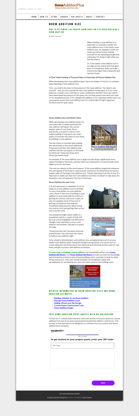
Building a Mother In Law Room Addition (71, 298)
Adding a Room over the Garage (67, 303)
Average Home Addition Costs (67, 300)
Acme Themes (87, 397)
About (89, 16)
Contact (100, 16)
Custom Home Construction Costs (69, 305)
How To (44, 16)
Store (54, 16)
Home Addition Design (63, 308)
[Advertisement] (67, 60)
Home (34, 16)
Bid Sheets (77, 16)
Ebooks (64, 16)
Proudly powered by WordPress (57, 397)
